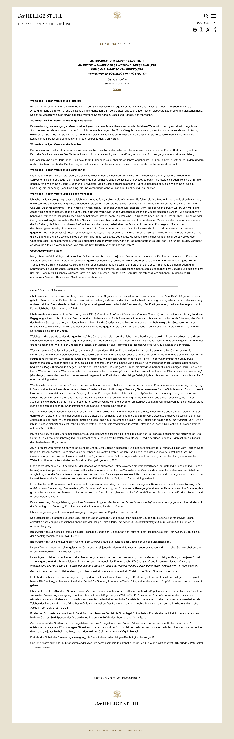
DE (102, 43)
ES (114, 43)
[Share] (215, 30)
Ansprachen (46, 24)
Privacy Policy (135, 730)
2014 (60, 24)
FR (120, 43)
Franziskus (27, 24)
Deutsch (204, 23)
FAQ (91, 730)
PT (132, 43)
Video (117, 89)
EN (108, 43)
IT (126, 43)
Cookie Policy (117, 730)
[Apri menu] (213, 16)
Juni (67, 24)
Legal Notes (102, 730)
